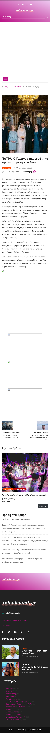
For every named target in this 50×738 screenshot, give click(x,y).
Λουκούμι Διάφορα (13, 714)
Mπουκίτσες (11, 694)
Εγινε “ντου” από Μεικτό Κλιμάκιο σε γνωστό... (25, 495)
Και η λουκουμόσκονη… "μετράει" (18, 704)
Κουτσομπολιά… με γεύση (15, 707)
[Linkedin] (31, 5)
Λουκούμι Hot (20, 489)
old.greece (10, 696)
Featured (8, 489)
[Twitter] (23, 5)
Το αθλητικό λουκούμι (14, 720)
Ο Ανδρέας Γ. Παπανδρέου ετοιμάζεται (16, 519)
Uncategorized (11, 699)
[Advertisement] (25, 51)
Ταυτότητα (6, 626)
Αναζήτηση (6, 501)
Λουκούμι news (12, 712)
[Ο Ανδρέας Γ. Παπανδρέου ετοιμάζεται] (10, 652)
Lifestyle (18, 87)
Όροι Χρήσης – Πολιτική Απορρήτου (15, 620)
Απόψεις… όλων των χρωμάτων (18, 701)
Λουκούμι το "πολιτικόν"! (15, 717)
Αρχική (7, 87)
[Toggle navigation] (5, 78)
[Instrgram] (27, 5)
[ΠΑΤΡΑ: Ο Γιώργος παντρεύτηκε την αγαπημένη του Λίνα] (34, 172)
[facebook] (18, 5)
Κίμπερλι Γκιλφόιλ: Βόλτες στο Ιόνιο (35, 668)
